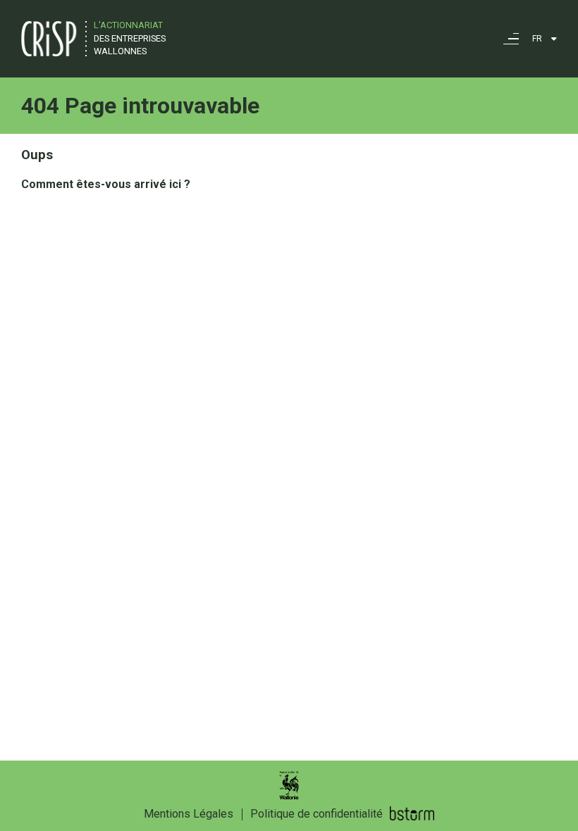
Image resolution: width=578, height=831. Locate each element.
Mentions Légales (188, 813)
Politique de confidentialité (316, 813)
